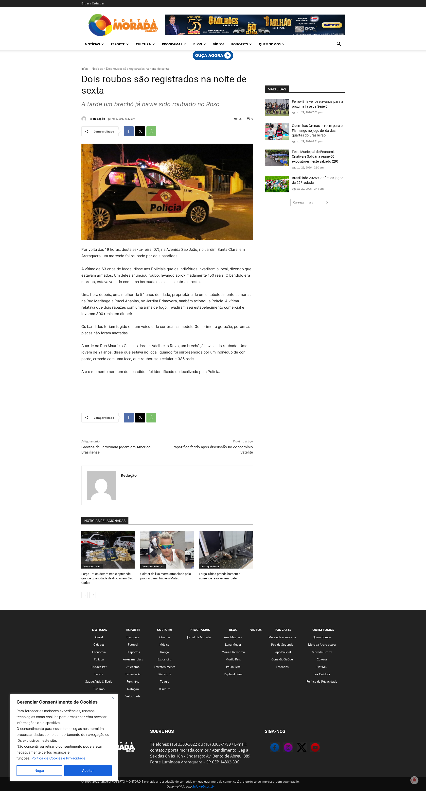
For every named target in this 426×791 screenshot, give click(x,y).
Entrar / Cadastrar (93, 3)
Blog (197, 44)
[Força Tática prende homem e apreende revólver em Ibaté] (226, 550)
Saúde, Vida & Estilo (98, 681)
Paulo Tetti (233, 667)
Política (99, 659)
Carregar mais (303, 202)
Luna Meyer (233, 644)
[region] (64, 737)
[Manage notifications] (414, 780)
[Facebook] (129, 131)
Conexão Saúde (282, 659)
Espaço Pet (98, 667)
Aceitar (88, 770)
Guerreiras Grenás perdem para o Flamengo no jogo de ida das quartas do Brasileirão (317, 130)
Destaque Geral (92, 566)
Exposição (164, 659)
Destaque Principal (153, 566)
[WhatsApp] (151, 131)
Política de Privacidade (321, 681)
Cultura (143, 44)
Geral (99, 637)
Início (85, 69)
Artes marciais (133, 659)
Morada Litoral (322, 652)
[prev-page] (84, 595)
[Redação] (84, 118)
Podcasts (239, 44)
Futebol (133, 644)
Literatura (164, 674)
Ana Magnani (233, 637)
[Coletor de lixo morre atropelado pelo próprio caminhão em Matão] (167, 550)
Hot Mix (322, 667)
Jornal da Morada (199, 637)
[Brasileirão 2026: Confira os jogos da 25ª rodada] (277, 184)
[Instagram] (283, 748)
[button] (339, 44)
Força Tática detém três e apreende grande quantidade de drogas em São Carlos (107, 578)
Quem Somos (270, 44)
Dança (164, 652)
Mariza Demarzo (233, 652)
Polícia (98, 674)
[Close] (113, 698)
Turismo (99, 689)
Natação (133, 689)
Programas (172, 44)
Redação (99, 118)
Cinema (164, 637)
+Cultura (164, 689)
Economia (99, 652)
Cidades (99, 644)
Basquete (133, 637)
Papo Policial (282, 652)
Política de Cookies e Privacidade (58, 758)
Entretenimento (164, 667)
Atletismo (133, 667)
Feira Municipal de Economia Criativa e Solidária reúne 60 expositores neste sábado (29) (315, 156)
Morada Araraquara (322, 644)
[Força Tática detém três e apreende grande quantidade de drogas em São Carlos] (108, 550)
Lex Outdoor (322, 674)
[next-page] (92, 595)
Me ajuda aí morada (282, 637)
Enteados (282, 667)
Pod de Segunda (282, 644)
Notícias (92, 44)
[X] (140, 131)
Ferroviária (133, 674)
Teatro (164, 681)
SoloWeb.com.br (203, 786)
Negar (39, 770)
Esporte (118, 44)
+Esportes (133, 652)
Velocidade (133, 696)
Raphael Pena (233, 674)
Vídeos (218, 44)
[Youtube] (310, 748)
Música (164, 644)
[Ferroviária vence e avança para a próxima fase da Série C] (277, 107)
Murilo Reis (233, 659)
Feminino (133, 681)
